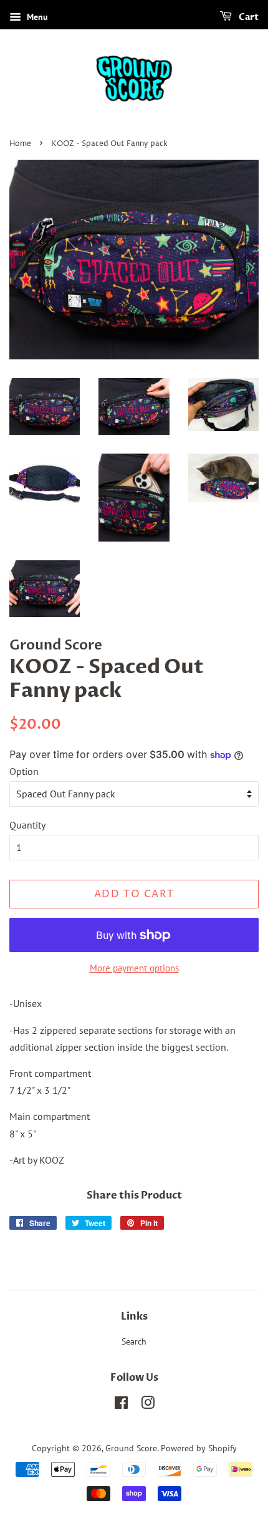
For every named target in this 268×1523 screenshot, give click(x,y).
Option (24, 771)
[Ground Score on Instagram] (148, 1405)
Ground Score (131, 1448)
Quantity (27, 825)
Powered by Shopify (199, 1448)
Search (134, 1341)
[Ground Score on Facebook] (121, 1405)
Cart (248, 17)
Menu (36, 16)
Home (20, 144)
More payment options (134, 968)
